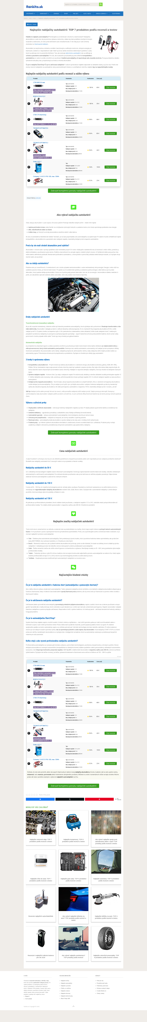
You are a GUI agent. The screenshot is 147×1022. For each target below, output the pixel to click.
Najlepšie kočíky (65, 980)
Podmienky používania (102, 985)
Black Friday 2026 (65, 998)
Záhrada (56, 13)
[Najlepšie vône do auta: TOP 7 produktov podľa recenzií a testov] (41, 862)
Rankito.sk (26, 1006)
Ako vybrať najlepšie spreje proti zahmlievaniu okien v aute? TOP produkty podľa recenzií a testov (106, 841)
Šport (66, 13)
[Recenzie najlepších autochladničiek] (41, 899)
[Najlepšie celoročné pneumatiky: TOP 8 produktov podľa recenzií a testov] (106, 938)
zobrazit (38, 198)
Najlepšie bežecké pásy (67, 996)
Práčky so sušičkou (66, 988)
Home (25, 18)
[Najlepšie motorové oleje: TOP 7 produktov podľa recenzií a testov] (41, 822)
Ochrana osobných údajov (103, 988)
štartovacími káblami (41, 44)
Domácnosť (43, 13)
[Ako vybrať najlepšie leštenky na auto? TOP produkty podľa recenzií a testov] (73, 899)
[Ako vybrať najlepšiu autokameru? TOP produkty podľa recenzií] (73, 938)
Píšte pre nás (100, 980)
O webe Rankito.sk (101, 990)
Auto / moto (87, 13)
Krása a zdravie (101, 13)
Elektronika (116, 13)
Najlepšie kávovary (65, 993)
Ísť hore (119, 656)
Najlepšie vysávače (66, 985)
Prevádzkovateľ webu (102, 983)
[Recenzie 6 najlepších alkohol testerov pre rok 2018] (41, 938)
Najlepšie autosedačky (66, 983)
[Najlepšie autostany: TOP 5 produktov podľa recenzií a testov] (106, 862)
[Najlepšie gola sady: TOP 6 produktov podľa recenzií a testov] (73, 862)
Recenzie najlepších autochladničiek (40, 916)
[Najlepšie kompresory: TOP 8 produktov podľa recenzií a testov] (73, 822)
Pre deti (75, 13)
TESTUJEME (28, 998)
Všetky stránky (100, 993)
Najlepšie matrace (65, 990)
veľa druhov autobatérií (73, 53)
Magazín (27, 996)
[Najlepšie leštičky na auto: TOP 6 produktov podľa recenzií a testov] (106, 899)
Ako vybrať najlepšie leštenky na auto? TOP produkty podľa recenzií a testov (73, 918)
